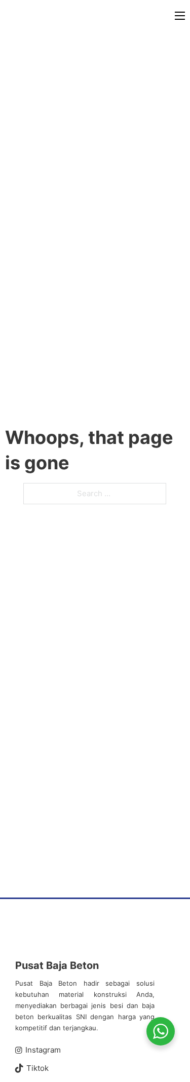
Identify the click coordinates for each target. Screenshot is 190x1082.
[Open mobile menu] (180, 16)
